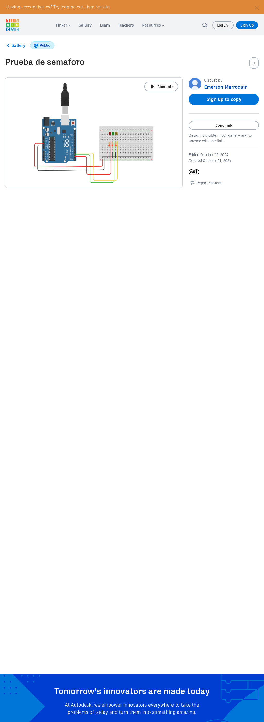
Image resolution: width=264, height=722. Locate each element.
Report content (208, 182)
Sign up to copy (224, 99)
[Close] (257, 7)
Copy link (223, 125)
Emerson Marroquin (226, 87)
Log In (223, 25)
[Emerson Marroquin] (195, 83)
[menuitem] (63, 25)
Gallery (18, 45)
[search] (205, 25)
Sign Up (247, 25)
